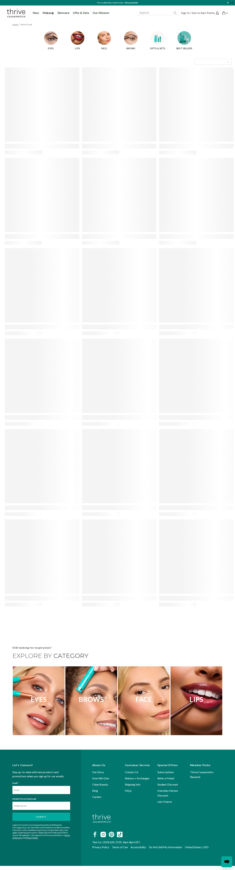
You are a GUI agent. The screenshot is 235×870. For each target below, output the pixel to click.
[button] (200, 13)
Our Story (98, 772)
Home (15, 24)
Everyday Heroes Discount (167, 793)
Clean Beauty (100, 784)
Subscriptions (165, 772)
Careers (97, 796)
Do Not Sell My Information (165, 847)
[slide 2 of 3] (230, 3)
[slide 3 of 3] (232, 3)
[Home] (101, 826)
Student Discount (167, 784)
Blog (95, 790)
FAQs (128, 790)
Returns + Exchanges (137, 778)
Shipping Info (133, 784)
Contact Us (131, 772)
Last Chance (164, 801)
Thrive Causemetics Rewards (202, 774)
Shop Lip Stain (131, 2)
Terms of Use (120, 847)
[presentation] (42, 104)
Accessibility (138, 847)
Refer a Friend (165, 778)
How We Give (100, 778)
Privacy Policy (32, 838)
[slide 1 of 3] (228, 3)
